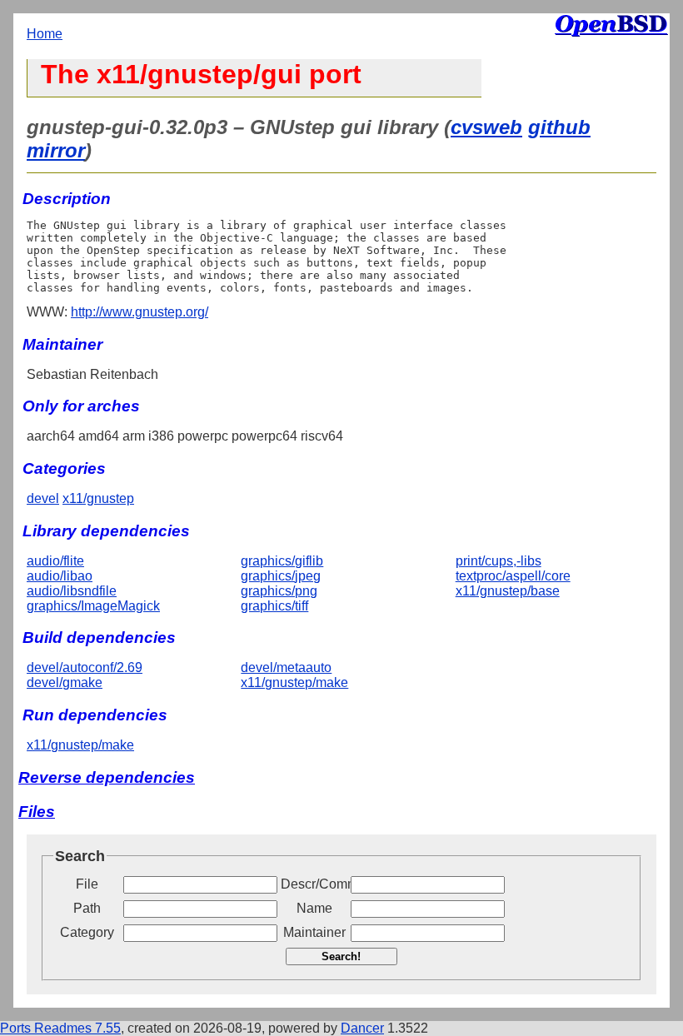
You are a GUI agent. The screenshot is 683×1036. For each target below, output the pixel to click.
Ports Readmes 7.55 (60, 1028)
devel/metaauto (286, 667)
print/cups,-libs (498, 561)
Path (87, 908)
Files (36, 811)
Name (314, 908)
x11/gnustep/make (294, 682)
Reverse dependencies (106, 777)
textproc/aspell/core (513, 576)
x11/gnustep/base (508, 591)
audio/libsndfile (72, 591)
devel (43, 498)
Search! (341, 956)
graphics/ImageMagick (93, 606)
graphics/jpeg (281, 576)
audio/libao (59, 576)
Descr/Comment (314, 884)
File (87, 884)
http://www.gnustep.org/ (139, 312)
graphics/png (279, 591)
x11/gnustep (98, 498)
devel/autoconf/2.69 (84, 667)
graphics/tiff (274, 606)
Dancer (362, 1028)
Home (44, 34)
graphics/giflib (282, 561)
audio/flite (55, 561)
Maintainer (314, 932)
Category (87, 932)
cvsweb (486, 127)
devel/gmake (64, 682)
